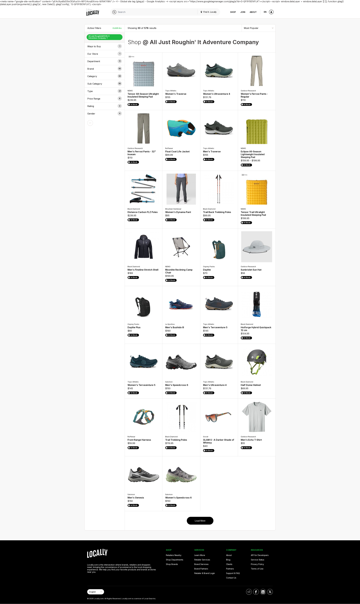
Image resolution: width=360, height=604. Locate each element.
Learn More (199, 555)
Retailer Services (202, 559)
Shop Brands (172, 564)
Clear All (117, 28)
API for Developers (260, 555)
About (253, 12)
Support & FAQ (233, 573)
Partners (230, 569)
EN (265, 12)
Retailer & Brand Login (204, 573)
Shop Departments (174, 559)
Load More (200, 521)
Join (242, 12)
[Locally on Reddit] (249, 592)
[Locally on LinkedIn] (263, 592)
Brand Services (201, 564)
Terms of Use (257, 569)
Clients (229, 564)
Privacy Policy (257, 564)
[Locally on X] (270, 592)
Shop (233, 12)
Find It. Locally (210, 12)
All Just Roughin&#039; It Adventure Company (98, 37)
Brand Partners (201, 569)
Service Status (257, 559)
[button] (105, 46)
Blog (228, 559)
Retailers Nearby (173, 555)
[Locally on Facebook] (256, 592)
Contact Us (231, 578)
